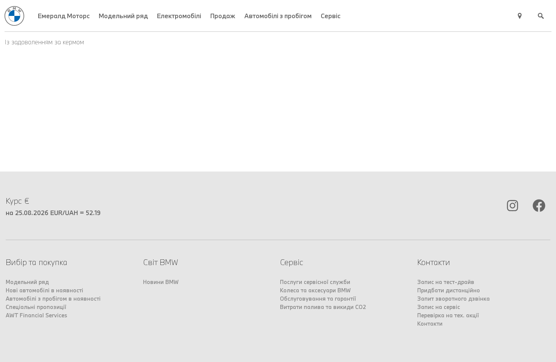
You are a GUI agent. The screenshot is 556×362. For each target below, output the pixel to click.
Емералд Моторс (64, 16)
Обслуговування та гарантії (318, 298)
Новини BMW (161, 282)
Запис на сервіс (438, 307)
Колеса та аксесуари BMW (315, 290)
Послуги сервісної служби (315, 282)
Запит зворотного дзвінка (453, 298)
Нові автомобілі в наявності (44, 290)
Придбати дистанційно (448, 290)
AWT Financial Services (36, 315)
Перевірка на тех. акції (448, 315)
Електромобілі (179, 16)
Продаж (222, 16)
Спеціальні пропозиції (36, 307)
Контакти (430, 323)
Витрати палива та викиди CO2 (323, 307)
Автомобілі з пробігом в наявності (53, 298)
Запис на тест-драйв (445, 282)
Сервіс (330, 16)
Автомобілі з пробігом (278, 16)
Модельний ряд (123, 16)
